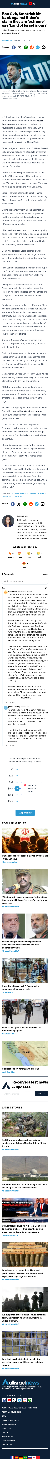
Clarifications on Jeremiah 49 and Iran (20, 1068)
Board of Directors (10, 1420)
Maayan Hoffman (9, 1034)
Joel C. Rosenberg (10, 1235)
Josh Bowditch (8, 1072)
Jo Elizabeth (7, 992)
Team (4, 1416)
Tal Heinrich (7, 40)
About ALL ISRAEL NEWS (11, 1412)
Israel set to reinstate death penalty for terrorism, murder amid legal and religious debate (22, 1362)
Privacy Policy (8, 1441)
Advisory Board (9, 1424)
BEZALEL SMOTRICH (21, 493)
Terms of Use (7, 1437)
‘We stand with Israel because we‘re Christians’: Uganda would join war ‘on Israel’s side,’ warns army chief (25, 900)
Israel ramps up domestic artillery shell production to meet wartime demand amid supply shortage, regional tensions (22, 1273)
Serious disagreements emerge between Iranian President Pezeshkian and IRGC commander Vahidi (21, 944)
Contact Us (7, 1445)
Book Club (6, 1428)
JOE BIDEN (7, 496)
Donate (5, 1432)
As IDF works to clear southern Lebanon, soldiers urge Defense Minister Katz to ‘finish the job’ (24, 1143)
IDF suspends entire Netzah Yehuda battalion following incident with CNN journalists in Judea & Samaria (24, 1317)
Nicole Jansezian (9, 862)
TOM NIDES (17, 496)
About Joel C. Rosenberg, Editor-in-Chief (19, 1408)
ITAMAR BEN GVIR (38, 493)
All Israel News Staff (10, 906)
